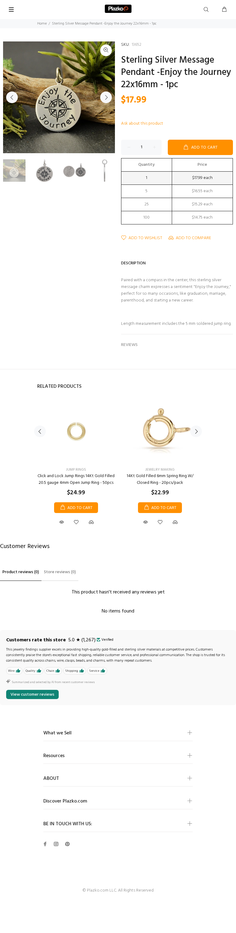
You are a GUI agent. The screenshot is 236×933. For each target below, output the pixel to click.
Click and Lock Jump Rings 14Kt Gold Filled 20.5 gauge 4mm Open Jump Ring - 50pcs (76, 479)
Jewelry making (160, 470)
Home (42, 24)
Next (106, 97)
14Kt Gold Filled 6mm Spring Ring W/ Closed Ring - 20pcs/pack (160, 479)
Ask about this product (142, 123)
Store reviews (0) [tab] (60, 572)
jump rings (76, 470)
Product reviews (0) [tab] (20, 572)
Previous (12, 97)
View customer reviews (32, 694)
